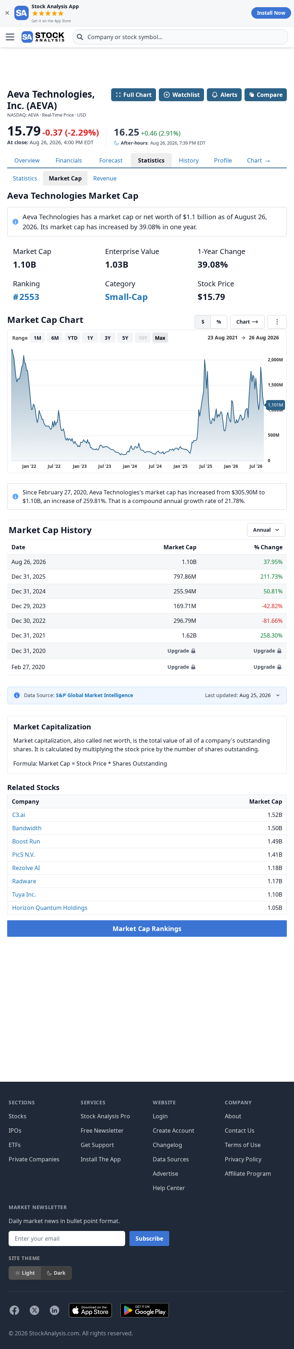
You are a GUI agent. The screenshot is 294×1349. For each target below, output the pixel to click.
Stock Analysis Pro (105, 1116)
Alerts (228, 95)
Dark (60, 1272)
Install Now (271, 12)
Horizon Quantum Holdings (49, 908)
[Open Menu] (10, 37)
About (233, 1116)
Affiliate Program (248, 1174)
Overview (27, 160)
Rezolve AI (26, 868)
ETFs (15, 1145)
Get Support (97, 1145)
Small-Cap (126, 296)
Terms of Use (243, 1145)
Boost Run (26, 841)
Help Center (169, 1188)
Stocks (18, 1116)
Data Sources (171, 1159)
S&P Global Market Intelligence (94, 695)
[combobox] (180, 36)
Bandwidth (27, 828)
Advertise (165, 1174)
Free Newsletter (102, 1130)
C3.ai (18, 815)
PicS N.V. (23, 855)
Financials (69, 160)
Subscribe (149, 1238)
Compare (270, 95)
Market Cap (65, 178)
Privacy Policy (243, 1159)
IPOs (15, 1130)
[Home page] (43, 36)
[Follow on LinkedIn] (54, 1310)
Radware (24, 881)
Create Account (173, 1130)
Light (28, 1272)
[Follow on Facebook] (14, 1310)
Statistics (151, 160)
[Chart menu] (277, 322)
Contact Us (240, 1130)
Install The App (101, 1159)
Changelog (167, 1145)
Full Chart (137, 95)
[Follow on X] (34, 1310)
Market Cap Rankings (147, 928)
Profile (223, 160)
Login (160, 1116)
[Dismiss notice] (7, 13)
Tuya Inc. (24, 894)
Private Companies (34, 1159)
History (189, 160)
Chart (255, 160)
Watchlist (186, 95)
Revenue (105, 178)
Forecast (111, 160)
